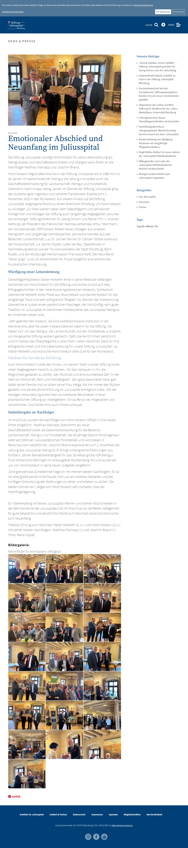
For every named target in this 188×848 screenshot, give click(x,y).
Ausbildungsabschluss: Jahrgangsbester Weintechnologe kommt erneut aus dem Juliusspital (158, 130)
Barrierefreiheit (154, 814)
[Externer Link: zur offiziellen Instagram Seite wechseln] (87, 834)
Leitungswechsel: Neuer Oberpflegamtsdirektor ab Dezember (159, 119)
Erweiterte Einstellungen (13, 11)
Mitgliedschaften (132, 814)
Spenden (113, 814)
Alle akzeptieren (163, 11)
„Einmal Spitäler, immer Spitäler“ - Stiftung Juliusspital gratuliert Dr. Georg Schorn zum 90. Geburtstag (158, 66)
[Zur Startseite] (20, 26)
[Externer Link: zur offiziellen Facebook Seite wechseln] (95, 834)
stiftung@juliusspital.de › (122, 825)
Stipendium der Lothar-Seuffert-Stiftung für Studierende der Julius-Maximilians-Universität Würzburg (158, 108)
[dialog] (94, 8)
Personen (144, 202)
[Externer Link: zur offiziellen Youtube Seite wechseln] (103, 834)
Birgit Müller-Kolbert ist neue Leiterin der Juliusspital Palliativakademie (159, 154)
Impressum (97, 814)
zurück (16, 796)
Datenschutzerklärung (143, 5)
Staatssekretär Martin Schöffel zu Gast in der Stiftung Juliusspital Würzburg (157, 79)
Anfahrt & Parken (58, 814)
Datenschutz (79, 814)
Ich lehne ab (178, 11)
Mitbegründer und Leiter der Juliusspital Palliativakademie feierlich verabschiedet (155, 164)
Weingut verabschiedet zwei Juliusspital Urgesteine (154, 175)
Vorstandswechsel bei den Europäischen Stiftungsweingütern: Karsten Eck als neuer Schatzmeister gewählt (159, 94)
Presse (142, 207)
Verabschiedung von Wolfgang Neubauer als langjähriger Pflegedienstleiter (155, 143)
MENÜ (171, 24)
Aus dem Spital (147, 196)
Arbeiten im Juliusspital (32, 814)
